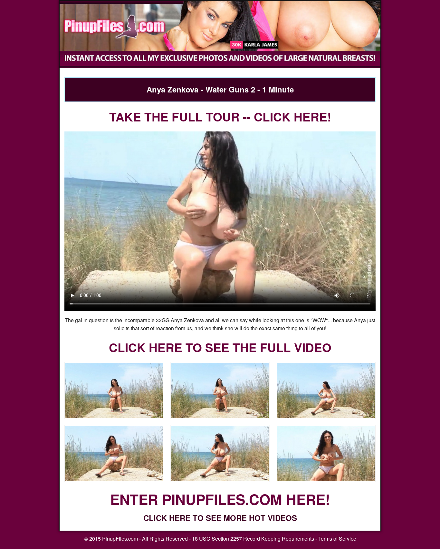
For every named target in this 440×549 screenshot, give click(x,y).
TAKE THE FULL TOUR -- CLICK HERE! (220, 116)
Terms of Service (337, 538)
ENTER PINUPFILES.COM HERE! (220, 499)
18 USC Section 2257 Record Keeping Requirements (253, 538)
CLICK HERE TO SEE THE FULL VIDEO (220, 347)
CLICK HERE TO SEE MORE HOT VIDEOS (220, 517)
